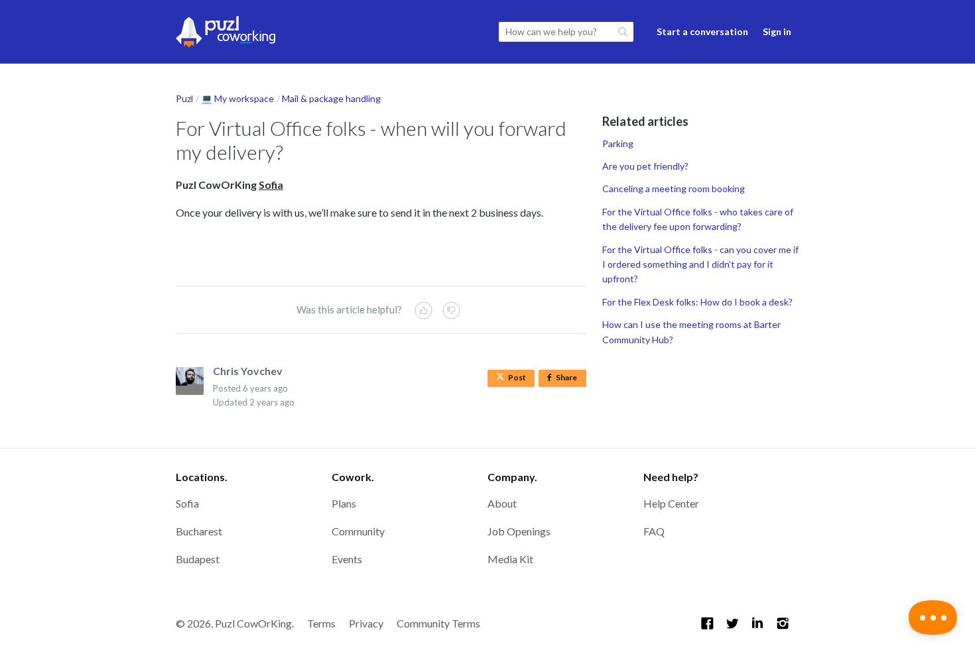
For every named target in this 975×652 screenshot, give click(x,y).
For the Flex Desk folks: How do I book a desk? (697, 301)
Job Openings (519, 531)
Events (347, 559)
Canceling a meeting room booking (673, 188)
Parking (617, 143)
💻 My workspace (237, 98)
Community (358, 531)
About (502, 503)
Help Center (671, 503)
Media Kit (510, 559)
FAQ (654, 531)
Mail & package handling (331, 98)
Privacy (366, 623)
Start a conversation (702, 31)
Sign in (777, 31)
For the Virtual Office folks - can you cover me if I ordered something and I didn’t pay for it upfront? (700, 264)
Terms (321, 623)
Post (517, 377)
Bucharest (199, 531)
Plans (344, 503)
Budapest (198, 559)
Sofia (187, 503)
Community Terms (438, 623)
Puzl (184, 98)
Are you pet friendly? (645, 166)
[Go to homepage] (225, 32)
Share (569, 379)
